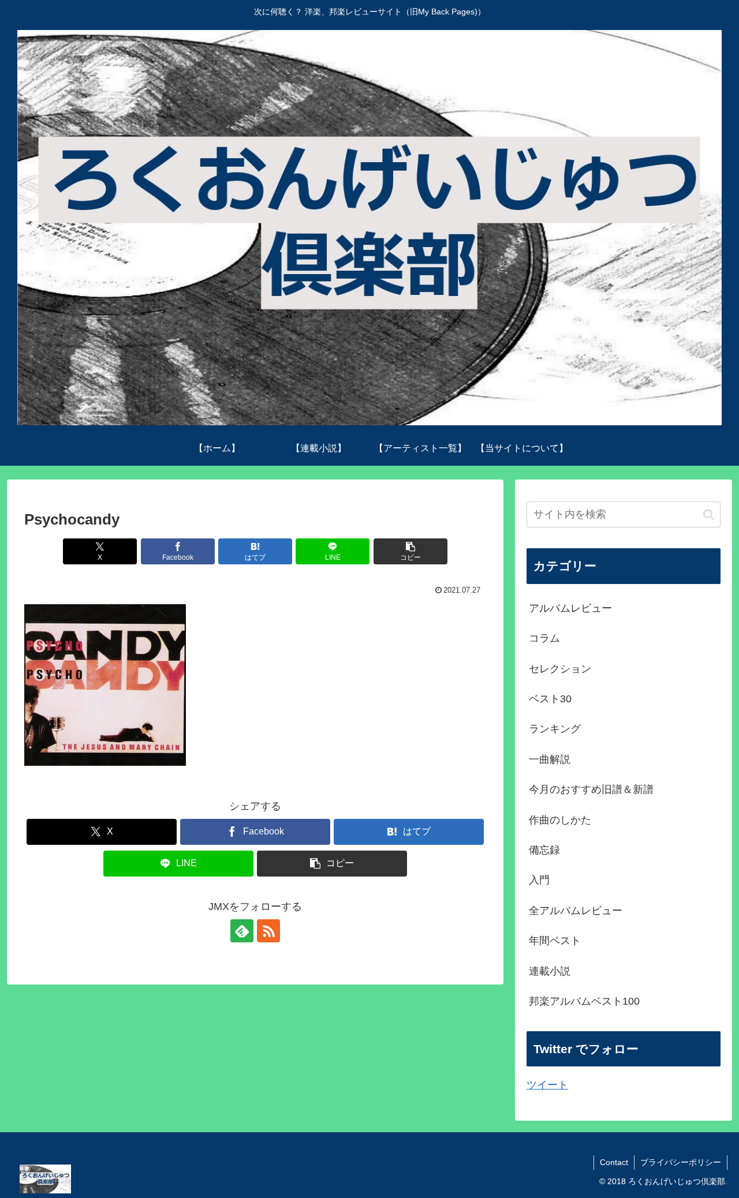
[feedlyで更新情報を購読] (241, 930)
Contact (614, 1162)
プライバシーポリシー (680, 1162)
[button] (410, 551)
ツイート (547, 1085)
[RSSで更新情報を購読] (268, 930)
